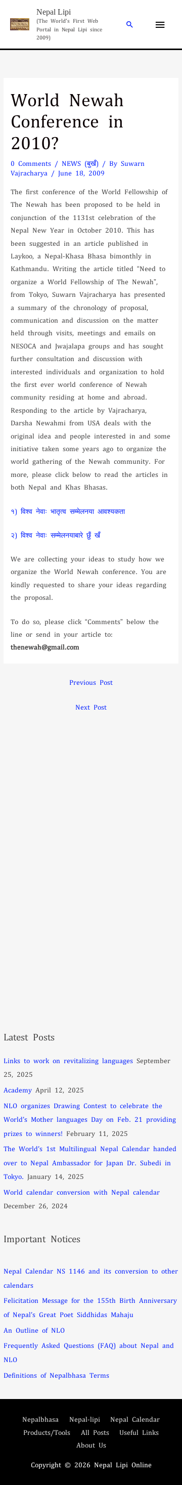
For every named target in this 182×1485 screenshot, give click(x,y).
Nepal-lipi (84, 1419)
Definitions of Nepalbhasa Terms (56, 1375)
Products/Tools (46, 1432)
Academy (18, 1090)
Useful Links (139, 1432)
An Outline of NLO (34, 1330)
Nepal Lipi (53, 12)
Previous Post (91, 682)
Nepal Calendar (135, 1419)
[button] (129, 24)
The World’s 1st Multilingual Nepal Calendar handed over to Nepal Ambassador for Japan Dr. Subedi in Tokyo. (90, 1162)
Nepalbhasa (40, 1419)
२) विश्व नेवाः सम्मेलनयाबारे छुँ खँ (55, 535)
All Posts (95, 1432)
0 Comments (31, 163)
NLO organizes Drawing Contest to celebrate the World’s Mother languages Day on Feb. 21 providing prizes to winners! (90, 1119)
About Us (91, 1445)
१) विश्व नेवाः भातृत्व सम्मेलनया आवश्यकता (68, 511)
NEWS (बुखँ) (80, 163)
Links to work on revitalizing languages (68, 1060)
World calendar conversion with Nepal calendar (82, 1192)
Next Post (91, 707)
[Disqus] (91, 843)
